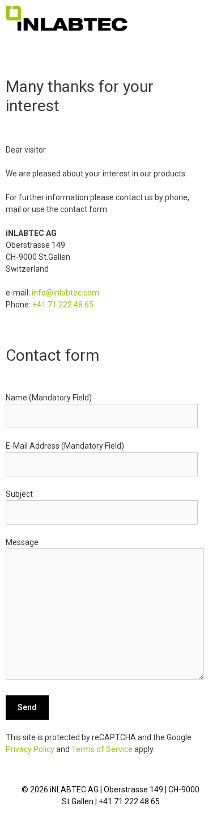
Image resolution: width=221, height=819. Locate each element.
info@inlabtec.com (65, 292)
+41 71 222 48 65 (63, 304)
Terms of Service (102, 749)
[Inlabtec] (67, 18)
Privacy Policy (30, 749)
